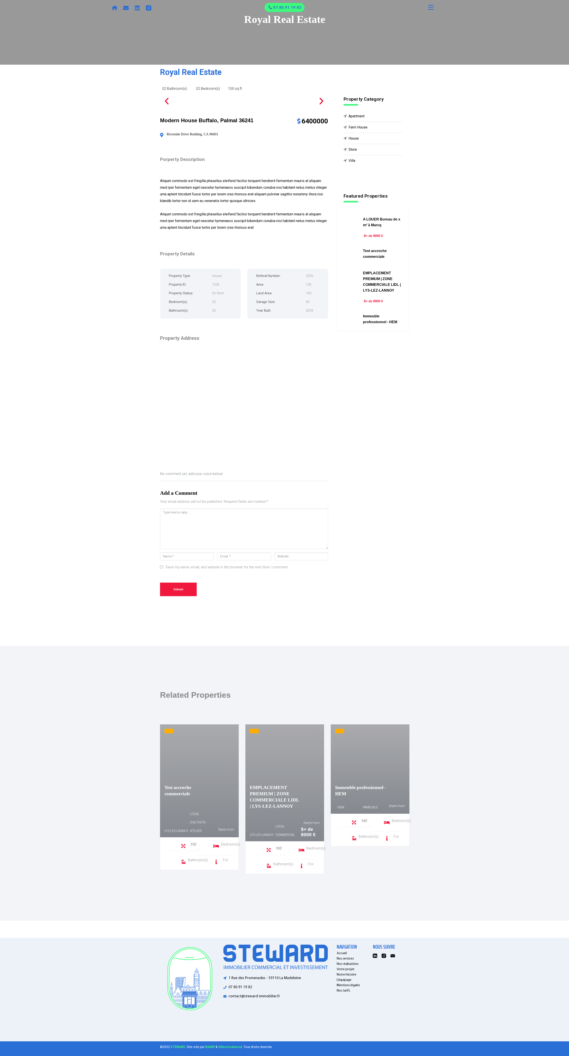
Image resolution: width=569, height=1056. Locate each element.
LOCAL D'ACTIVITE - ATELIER (198, 822)
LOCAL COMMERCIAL (285, 831)
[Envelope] (125, 7)
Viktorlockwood (230, 1047)
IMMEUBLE (370, 807)
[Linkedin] (137, 7)
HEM (340, 807)
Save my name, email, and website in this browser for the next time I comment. (227, 567)
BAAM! (210, 1047)
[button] (166, 101)
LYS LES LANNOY (176, 831)
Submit (178, 589)
